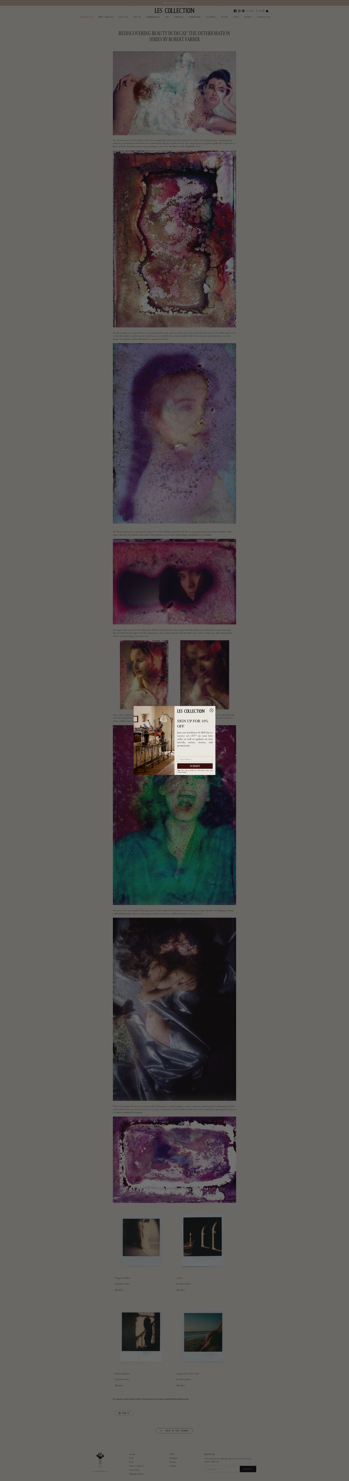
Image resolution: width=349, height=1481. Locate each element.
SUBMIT (195, 766)
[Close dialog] (211, 710)
